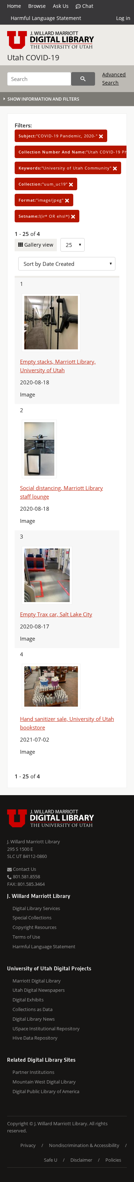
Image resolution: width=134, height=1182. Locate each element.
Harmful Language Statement (46, 18)
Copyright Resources (34, 927)
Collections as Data (33, 1009)
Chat (87, 5)
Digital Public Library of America (46, 1091)
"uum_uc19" (44, 184)
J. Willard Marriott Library (33, 841)
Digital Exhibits (28, 999)
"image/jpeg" (42, 200)
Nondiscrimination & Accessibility (84, 1145)
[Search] (83, 79)
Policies (113, 1160)
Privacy (28, 1145)
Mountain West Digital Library (44, 1082)
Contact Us (24, 869)
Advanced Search (114, 78)
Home (14, 5)
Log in (123, 18)
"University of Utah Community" (66, 168)
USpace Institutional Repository (46, 1028)
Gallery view (38, 244)
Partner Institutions (33, 1072)
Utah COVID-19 (33, 57)
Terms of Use (26, 937)
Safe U (50, 1160)
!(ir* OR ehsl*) (45, 216)
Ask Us (61, 5)
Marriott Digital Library (37, 981)
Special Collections (32, 917)
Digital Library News (34, 1019)
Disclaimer (81, 1160)
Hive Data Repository (35, 1038)
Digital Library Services (36, 908)
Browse (37, 5)
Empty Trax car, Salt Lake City (56, 614)
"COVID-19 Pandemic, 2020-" (59, 135)
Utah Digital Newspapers (39, 990)
